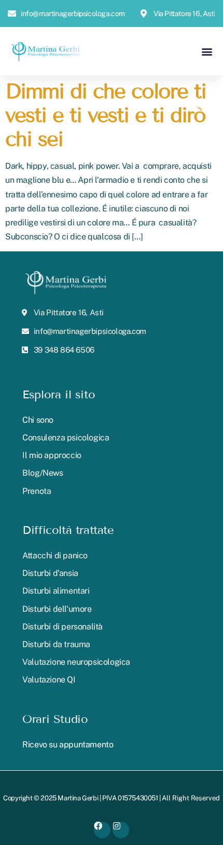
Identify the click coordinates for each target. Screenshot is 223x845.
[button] (206, 51)
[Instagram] (121, 830)
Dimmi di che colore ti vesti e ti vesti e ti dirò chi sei (105, 115)
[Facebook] (102, 830)
